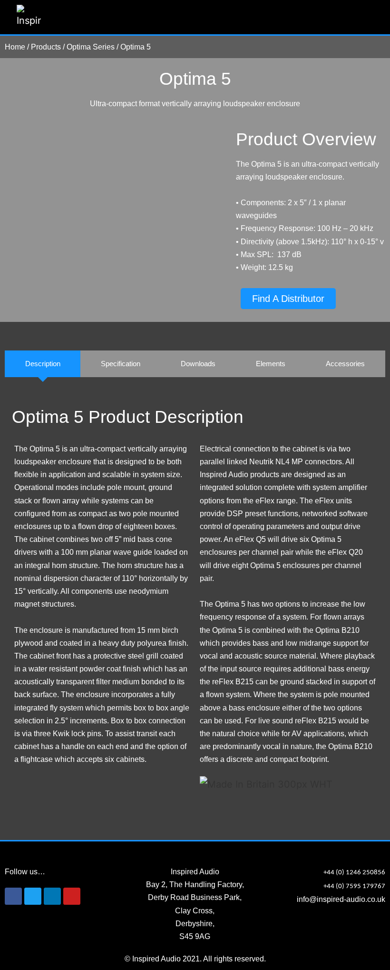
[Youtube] (71, 896)
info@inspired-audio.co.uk (341, 899)
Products (46, 47)
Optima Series (91, 47)
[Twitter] (32, 896)
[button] (366, 17)
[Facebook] (13, 896)
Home (15, 47)
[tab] (42, 363)
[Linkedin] (52, 896)
